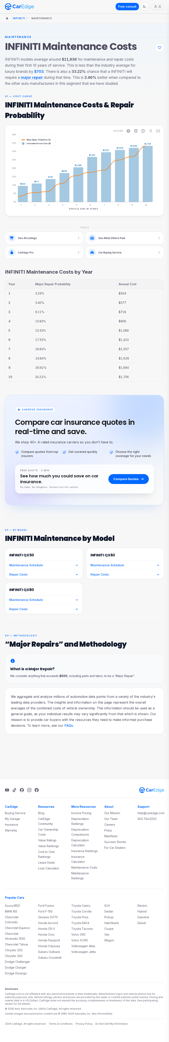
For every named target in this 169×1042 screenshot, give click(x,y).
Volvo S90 (78, 934)
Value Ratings (47, 840)
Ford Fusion (46, 905)
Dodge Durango (16, 973)
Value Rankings (48, 846)
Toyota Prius (79, 917)
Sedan (108, 911)
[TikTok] (14, 790)
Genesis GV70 (48, 917)
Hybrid (142, 911)
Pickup (109, 917)
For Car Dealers (115, 847)
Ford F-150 (45, 911)
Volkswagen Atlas (83, 946)
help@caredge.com (150, 813)
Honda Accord (48, 923)
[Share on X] (150, 131)
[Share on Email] (158, 131)
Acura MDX (12, 905)
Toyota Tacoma (82, 928)
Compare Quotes (126, 479)
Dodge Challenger (17, 961)
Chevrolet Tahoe (16, 944)
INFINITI (19, 18)
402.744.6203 (146, 819)
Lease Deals (46, 862)
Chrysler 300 (13, 956)
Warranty (11, 830)
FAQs (69, 725)
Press (108, 830)
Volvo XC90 (79, 940)
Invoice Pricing (81, 813)
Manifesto (111, 836)
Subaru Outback (49, 952)
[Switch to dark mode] (144, 6)
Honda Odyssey (49, 946)
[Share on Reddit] (143, 131)
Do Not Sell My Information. (111, 1023)
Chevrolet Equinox (17, 928)
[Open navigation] (157, 7)
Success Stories (115, 842)
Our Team (111, 819)
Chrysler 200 (13, 950)
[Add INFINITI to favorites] (159, 47)
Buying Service (15, 813)
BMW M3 (11, 911)
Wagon (109, 940)
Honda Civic (46, 934)
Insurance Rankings (84, 851)
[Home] (7, 18)
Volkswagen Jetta (83, 952)
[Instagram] (29, 790)
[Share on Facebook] (128, 131)
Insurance (11, 824)
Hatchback (111, 923)
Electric (142, 905)
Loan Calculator (48, 868)
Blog (41, 813)
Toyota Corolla (81, 911)
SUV (107, 905)
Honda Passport (49, 940)
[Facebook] (37, 790)
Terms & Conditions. (61, 1023)
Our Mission (112, 813)
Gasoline (143, 917)
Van (106, 934)
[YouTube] (7, 790)
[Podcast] (22, 790)
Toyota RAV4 (80, 923)
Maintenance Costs (84, 867)
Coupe (109, 928)
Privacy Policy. (84, 1023)
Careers (109, 824)
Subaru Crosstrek (50, 957)
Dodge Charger (15, 967)
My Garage (12, 819)
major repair (32, 77)
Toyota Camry (80, 905)
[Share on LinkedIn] (136, 131)
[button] (24, 168)
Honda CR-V (46, 928)
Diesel (141, 923)
